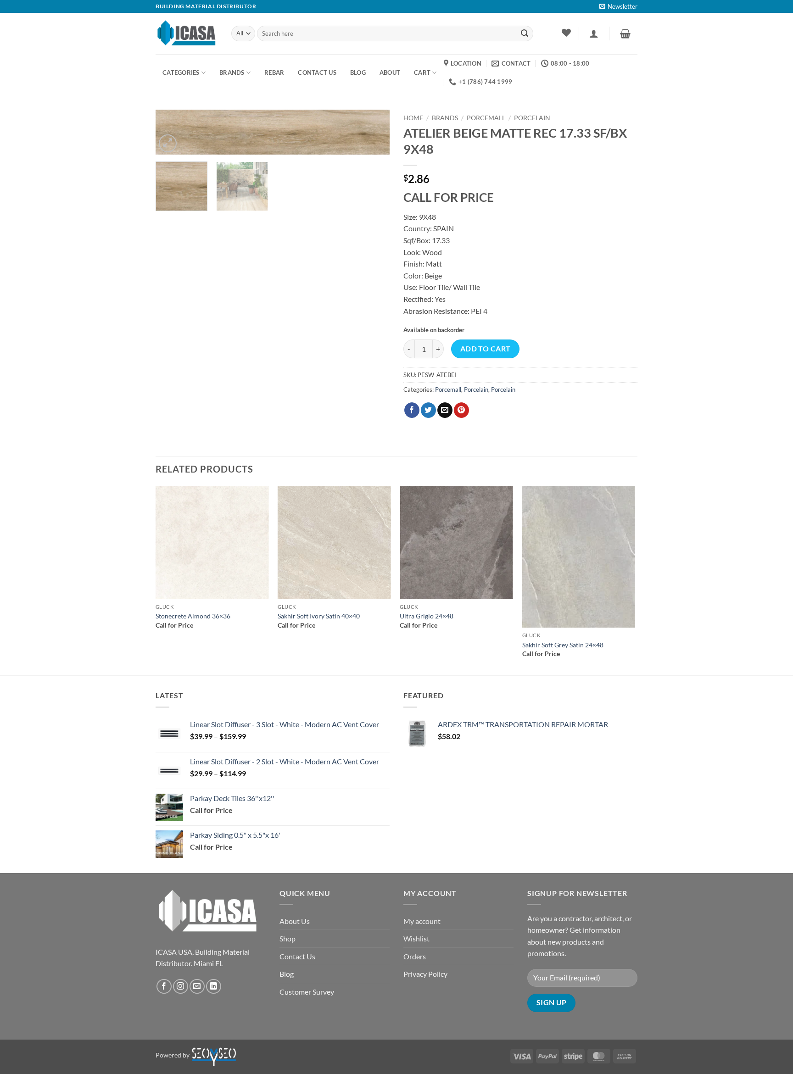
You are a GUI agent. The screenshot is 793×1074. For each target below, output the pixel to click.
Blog (286, 973)
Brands (232, 72)
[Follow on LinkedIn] (213, 986)
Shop (287, 938)
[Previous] (156, 580)
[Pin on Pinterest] (461, 410)
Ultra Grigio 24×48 (426, 616)
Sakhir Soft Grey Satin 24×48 (562, 645)
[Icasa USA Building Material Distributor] (187, 33)
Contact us (317, 72)
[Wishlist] (566, 32)
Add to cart (485, 349)
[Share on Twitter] (428, 410)
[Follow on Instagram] (180, 986)
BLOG (358, 72)
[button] (618, 6)
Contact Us (297, 956)
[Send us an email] (197, 986)
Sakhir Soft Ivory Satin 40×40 (319, 616)
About (390, 72)
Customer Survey (306, 991)
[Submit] (524, 33)
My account (422, 921)
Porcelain (532, 118)
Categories (181, 72)
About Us (294, 921)
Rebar (274, 72)
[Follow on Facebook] (164, 986)
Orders (414, 956)
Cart (422, 72)
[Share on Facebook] (411, 410)
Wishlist (416, 938)
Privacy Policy (425, 973)
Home (413, 118)
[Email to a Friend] (444, 410)
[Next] (373, 136)
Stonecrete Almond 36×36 (193, 616)
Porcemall (486, 118)
